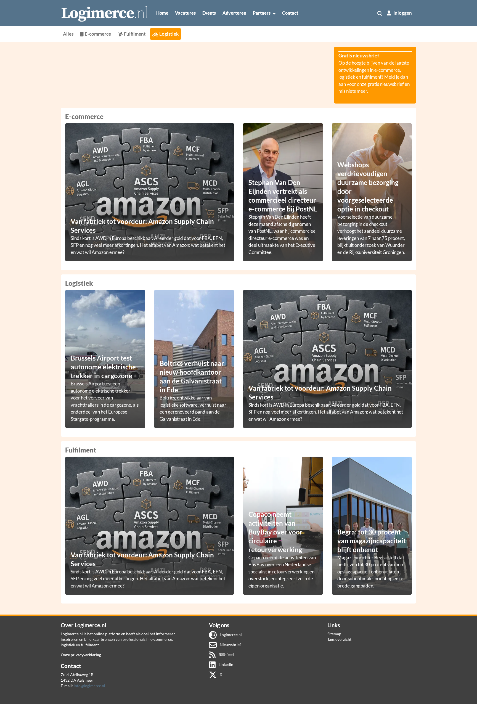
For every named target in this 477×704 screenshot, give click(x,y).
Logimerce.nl (230, 634)
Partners (262, 12)
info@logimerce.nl (89, 685)
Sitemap (334, 633)
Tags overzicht (339, 639)
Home (162, 12)
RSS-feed (226, 654)
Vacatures (185, 12)
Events (209, 12)
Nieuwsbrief (230, 644)
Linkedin (225, 664)
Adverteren (234, 12)
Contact (290, 12)
